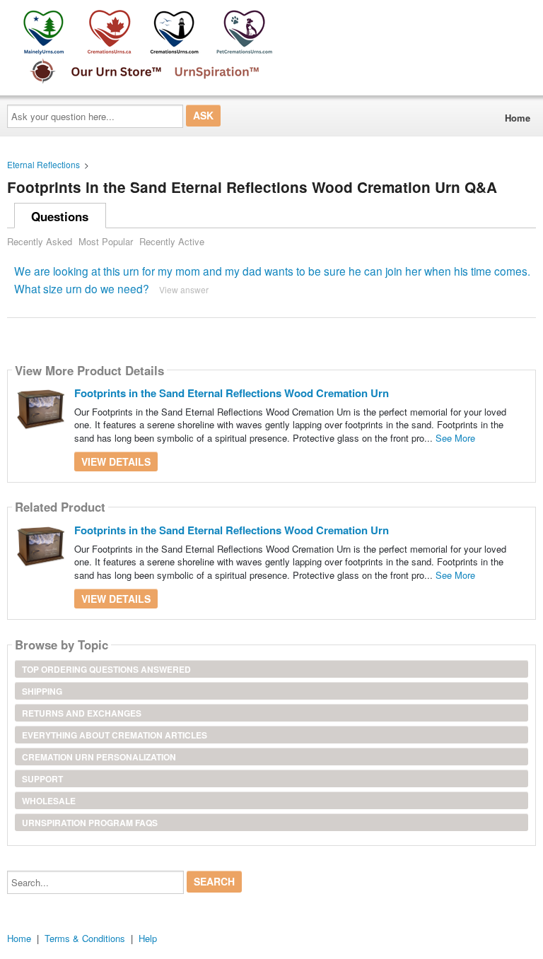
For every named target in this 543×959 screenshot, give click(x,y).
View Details (116, 461)
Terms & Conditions (85, 938)
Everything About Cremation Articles (114, 735)
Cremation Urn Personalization (99, 757)
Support (42, 778)
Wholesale (49, 800)
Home (517, 117)
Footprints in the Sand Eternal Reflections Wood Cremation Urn (231, 393)
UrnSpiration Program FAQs (90, 822)
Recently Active (171, 241)
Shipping (42, 691)
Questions (59, 216)
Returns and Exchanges (81, 713)
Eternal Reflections (43, 164)
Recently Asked (39, 241)
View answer (184, 289)
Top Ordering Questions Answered (106, 669)
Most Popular (105, 241)
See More (455, 438)
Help (148, 938)
